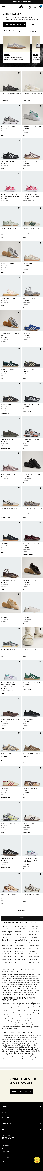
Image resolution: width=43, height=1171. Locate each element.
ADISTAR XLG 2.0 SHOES (8, 126)
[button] (19, 73)
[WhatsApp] (13, 1138)
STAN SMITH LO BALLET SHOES (32, 126)
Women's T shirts (34, 962)
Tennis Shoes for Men (8, 934)
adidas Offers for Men (21, 946)
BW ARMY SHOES (28, 263)
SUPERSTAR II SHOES (29, 650)
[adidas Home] (21, 6)
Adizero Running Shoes (34, 937)
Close (31, 24)
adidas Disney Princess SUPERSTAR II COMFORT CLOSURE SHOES (9, 684)
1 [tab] (15, 65)
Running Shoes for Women (34, 943)
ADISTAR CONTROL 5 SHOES (31, 439)
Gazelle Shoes (7, 954)
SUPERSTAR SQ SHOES (8, 161)
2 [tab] (19, 65)
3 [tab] (21, 65)
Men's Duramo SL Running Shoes (34, 959)
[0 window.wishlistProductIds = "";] (8, 7)
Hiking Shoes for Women (8, 957)
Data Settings (5, 1145)
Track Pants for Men (34, 957)
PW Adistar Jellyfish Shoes (32, 94)
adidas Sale (19, 934)
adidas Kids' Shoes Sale (21, 929)
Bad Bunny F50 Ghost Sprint (11, 94)
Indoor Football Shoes (21, 948)
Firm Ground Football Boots (21, 943)
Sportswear (33, 951)
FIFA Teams (19, 957)
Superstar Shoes (8, 948)
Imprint (4, 1161)
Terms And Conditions (8, 1158)
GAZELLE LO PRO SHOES (30, 161)
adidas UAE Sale (21, 940)
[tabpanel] (21, 495)
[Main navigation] (4, 7)
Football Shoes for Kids (21, 954)
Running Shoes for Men (34, 926)
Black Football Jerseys (8, 951)
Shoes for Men (34, 929)
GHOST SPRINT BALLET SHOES (32, 509)
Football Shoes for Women (21, 959)
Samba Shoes (6, 926)
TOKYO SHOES (27, 333)
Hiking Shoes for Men (8, 929)
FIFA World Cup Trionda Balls (21, 962)
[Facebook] (3, 1138)
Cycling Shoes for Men (8, 962)
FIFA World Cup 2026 (21, 951)
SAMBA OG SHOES (28, 370)
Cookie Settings (6, 1151)
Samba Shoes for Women (8, 937)
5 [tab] (27, 65)
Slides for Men (34, 946)
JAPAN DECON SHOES (8, 650)
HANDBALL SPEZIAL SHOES (9, 439)
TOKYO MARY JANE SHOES (9, 229)
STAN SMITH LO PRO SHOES (31, 474)
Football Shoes (20, 926)
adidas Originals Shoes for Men (8, 932)
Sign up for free (19, 1091)
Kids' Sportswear (8, 946)
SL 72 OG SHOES (6, 754)
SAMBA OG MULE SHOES (8, 298)
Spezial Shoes (7, 959)
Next (22, 918)
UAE (6, 1148)
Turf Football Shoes (21, 937)
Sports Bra (6, 940)
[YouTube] (9, 1138)
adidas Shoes (33, 934)
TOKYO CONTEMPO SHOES (31, 404)
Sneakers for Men (34, 940)
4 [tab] (25, 65)
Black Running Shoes (34, 948)
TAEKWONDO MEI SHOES (30, 298)
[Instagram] (6, 1138)
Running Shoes (34, 932)
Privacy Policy (5, 1154)
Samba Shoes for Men (8, 943)
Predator (18, 932)
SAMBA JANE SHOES (7, 263)
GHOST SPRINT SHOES (8, 474)
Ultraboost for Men (34, 954)
